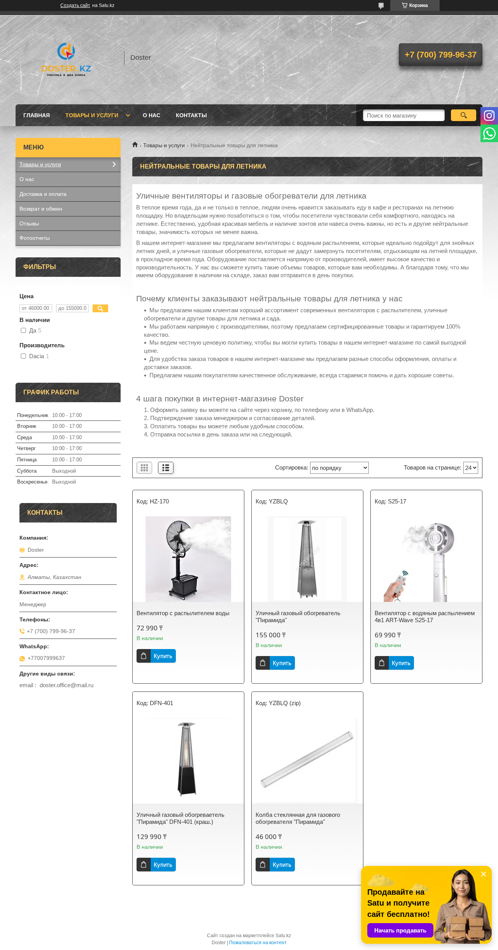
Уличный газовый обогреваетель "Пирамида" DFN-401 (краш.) (180, 818)
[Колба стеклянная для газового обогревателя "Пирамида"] (307, 761)
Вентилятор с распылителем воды (183, 613)
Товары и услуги (91, 115)
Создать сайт (75, 5)
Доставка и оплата (43, 194)
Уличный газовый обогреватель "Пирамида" (298, 616)
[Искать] (463, 115)
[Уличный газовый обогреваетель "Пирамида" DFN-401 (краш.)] (188, 761)
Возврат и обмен (40, 209)
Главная (36, 115)
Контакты (191, 115)
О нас (151, 115)
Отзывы (29, 223)
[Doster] (66, 58)
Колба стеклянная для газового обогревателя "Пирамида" (298, 818)
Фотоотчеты (34, 238)
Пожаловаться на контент (258, 942)
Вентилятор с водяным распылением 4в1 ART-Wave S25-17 (425, 616)
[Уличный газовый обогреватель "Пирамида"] (307, 559)
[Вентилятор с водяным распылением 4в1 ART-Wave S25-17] (426, 559)
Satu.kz (283, 935)
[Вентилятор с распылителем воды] (188, 559)
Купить (163, 656)
